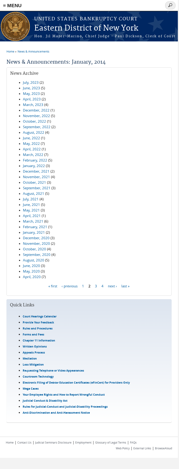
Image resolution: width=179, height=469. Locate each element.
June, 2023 (31, 88)
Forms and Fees (33, 334)
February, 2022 (35, 160)
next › (112, 285)
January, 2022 (34, 165)
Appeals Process (34, 352)
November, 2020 (36, 243)
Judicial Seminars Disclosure (53, 442)
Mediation (30, 358)
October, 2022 (34, 121)
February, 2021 (35, 226)
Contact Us (24, 442)
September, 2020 (36, 254)
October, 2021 (34, 182)
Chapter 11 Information (39, 340)
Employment (83, 442)
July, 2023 (31, 82)
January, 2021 (34, 232)
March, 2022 (33, 154)
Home (10, 51)
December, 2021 (36, 171)
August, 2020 (33, 260)
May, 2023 (31, 93)
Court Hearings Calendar (40, 316)
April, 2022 (32, 149)
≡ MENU (12, 5)
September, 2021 (36, 188)
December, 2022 (36, 110)
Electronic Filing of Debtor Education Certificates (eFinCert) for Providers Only (76, 383)
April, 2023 (32, 99)
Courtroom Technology (38, 377)
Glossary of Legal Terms (110, 442)
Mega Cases (31, 389)
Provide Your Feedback (38, 322)
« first (52, 285)
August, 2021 (33, 193)
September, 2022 (36, 126)
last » (125, 285)
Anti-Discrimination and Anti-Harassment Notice (56, 413)
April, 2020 (32, 276)
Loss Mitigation (33, 365)
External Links (142, 448)
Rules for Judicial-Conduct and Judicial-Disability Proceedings (65, 407)
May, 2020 (31, 271)
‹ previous (70, 285)
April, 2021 (32, 215)
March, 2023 (33, 104)
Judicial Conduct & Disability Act (45, 401)
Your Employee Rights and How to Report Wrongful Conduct (64, 395)
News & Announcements (33, 51)
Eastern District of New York (86, 28)
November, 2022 (36, 115)
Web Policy (123, 448)
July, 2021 (31, 199)
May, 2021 (31, 210)
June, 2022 (31, 138)
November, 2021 (36, 176)
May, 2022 (31, 143)
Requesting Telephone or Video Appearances (53, 371)
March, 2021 (33, 221)
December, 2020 (36, 238)
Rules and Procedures (38, 328)
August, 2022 (33, 132)
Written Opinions (35, 346)
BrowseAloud (163, 448)
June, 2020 (31, 265)
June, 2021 (31, 204)
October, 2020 (34, 249)
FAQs (133, 442)
